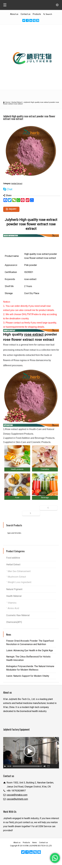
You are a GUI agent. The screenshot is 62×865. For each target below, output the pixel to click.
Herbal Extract (16, 184)
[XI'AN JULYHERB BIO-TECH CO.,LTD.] (31, 83)
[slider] (26, 766)
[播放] (5, 766)
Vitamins (12, 602)
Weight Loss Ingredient (19, 582)
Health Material (13, 596)
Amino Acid (13, 608)
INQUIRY (13, 209)
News (34, 843)
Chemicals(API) (14, 622)
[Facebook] (27, 20)
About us (14, 14)
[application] (31, 752)
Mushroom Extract (17, 576)
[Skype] (34, 20)
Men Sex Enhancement (19, 571)
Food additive (13, 557)
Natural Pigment (14, 589)
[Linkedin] (30, 20)
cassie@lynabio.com (17, 794)
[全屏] (48, 766)
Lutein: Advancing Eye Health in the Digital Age (29, 650)
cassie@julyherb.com (17, 799)
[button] (29, 751)
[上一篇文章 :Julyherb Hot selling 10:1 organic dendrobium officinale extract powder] (49, 508)
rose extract (34, 334)
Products (37, 14)
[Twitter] (23, 20)
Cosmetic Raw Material (18, 615)
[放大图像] (31, 125)
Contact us (25, 14)
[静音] (45, 766)
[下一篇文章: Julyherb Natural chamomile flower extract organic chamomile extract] (31, 513)
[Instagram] (37, 20)
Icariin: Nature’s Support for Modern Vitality (27, 676)
